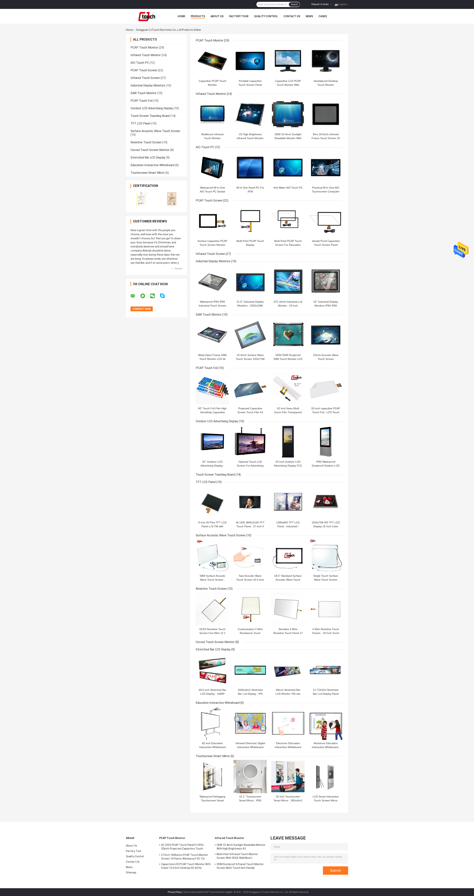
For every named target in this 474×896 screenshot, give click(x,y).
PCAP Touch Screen (144, 70)
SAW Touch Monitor (143, 93)
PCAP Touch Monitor (144, 47)
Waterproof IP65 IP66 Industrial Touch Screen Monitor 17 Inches (212, 305)
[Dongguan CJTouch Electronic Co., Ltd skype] (164, 295)
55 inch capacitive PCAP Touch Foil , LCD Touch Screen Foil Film (325, 412)
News (309, 16)
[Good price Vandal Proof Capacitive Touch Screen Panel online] (325, 221)
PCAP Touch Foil (142, 100)
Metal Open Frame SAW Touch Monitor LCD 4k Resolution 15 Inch (212, 359)
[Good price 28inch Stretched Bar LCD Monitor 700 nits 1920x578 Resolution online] (288, 670)
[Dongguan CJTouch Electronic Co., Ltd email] (135, 295)
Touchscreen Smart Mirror (148, 172)
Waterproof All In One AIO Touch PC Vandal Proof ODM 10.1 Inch (212, 191)
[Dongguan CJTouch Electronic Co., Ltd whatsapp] (145, 295)
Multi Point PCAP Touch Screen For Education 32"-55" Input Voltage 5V (288, 244)
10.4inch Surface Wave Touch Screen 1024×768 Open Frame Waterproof (250, 359)
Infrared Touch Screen (145, 78)
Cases (322, 16)
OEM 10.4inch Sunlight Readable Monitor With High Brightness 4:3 (288, 138)
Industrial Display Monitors (148, 85)
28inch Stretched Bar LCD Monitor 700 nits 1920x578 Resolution (288, 693)
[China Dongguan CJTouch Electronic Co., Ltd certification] (141, 199)
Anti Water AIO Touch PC (288, 187)
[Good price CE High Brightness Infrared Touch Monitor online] (250, 114)
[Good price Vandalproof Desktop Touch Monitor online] (325, 61)
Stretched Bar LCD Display (148, 157)
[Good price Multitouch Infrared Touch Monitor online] (212, 114)
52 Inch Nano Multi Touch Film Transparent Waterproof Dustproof (288, 412)
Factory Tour (238, 16)
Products (198, 16)
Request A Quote (319, 4)
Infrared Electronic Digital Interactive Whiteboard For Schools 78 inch (250, 747)
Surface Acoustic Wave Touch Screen (155, 131)
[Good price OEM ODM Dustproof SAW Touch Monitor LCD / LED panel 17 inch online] (288, 335)
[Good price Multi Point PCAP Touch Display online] (250, 221)
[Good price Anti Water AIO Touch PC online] (288, 167)
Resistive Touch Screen (146, 142)
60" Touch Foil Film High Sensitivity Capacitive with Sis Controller (212, 412)
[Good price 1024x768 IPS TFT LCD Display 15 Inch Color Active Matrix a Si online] (325, 502)
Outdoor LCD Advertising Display (152, 108)
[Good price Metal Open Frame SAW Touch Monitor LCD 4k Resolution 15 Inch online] (212, 335)
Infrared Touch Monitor (146, 55)
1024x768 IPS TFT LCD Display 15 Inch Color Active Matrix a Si (326, 526)
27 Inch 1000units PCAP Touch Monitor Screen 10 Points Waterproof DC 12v (184, 856)
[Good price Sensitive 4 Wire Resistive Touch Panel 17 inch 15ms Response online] (288, 609)
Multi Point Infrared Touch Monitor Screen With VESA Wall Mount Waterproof (237, 856)
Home (181, 16)
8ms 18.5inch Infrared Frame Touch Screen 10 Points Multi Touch (326, 138)
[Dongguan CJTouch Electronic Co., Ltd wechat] (154, 295)
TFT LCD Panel (141, 123)
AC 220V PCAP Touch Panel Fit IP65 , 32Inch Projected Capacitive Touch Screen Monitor (183, 847)
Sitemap (131, 872)
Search (294, 4)
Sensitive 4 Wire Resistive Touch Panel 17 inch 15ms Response (288, 633)
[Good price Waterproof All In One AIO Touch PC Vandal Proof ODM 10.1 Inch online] (212, 167)
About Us (217, 16)
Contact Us (291, 16)
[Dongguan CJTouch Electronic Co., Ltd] (146, 16)
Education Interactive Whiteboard (152, 165)
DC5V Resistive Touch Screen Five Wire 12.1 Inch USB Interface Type (212, 633)
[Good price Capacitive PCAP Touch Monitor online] (212, 61)
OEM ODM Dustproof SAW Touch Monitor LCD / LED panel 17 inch (287, 359)
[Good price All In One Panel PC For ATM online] (250, 167)
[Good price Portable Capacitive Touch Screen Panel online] (250, 61)
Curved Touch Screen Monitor (150, 150)
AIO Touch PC (140, 62)
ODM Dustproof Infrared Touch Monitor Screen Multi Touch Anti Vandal (240, 866)
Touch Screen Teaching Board (150, 116)
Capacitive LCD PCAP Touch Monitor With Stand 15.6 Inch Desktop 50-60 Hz (186, 866)
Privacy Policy (174, 892)
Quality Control (266, 16)
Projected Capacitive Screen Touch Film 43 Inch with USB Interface (250, 412)
